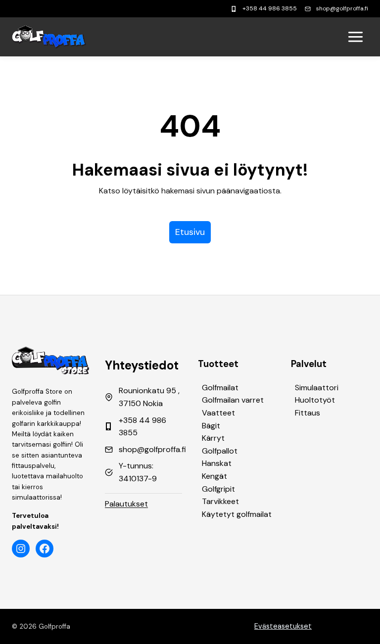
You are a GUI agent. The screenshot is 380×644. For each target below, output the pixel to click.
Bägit (211, 425)
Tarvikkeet (220, 501)
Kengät (214, 476)
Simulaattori (316, 387)
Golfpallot (220, 451)
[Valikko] (355, 36)
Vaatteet (218, 413)
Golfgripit (218, 489)
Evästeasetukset (283, 626)
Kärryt (213, 438)
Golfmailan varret (233, 400)
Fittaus (307, 413)
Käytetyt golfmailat (237, 514)
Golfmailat (220, 387)
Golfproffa (54, 626)
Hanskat (217, 463)
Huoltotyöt (315, 400)
